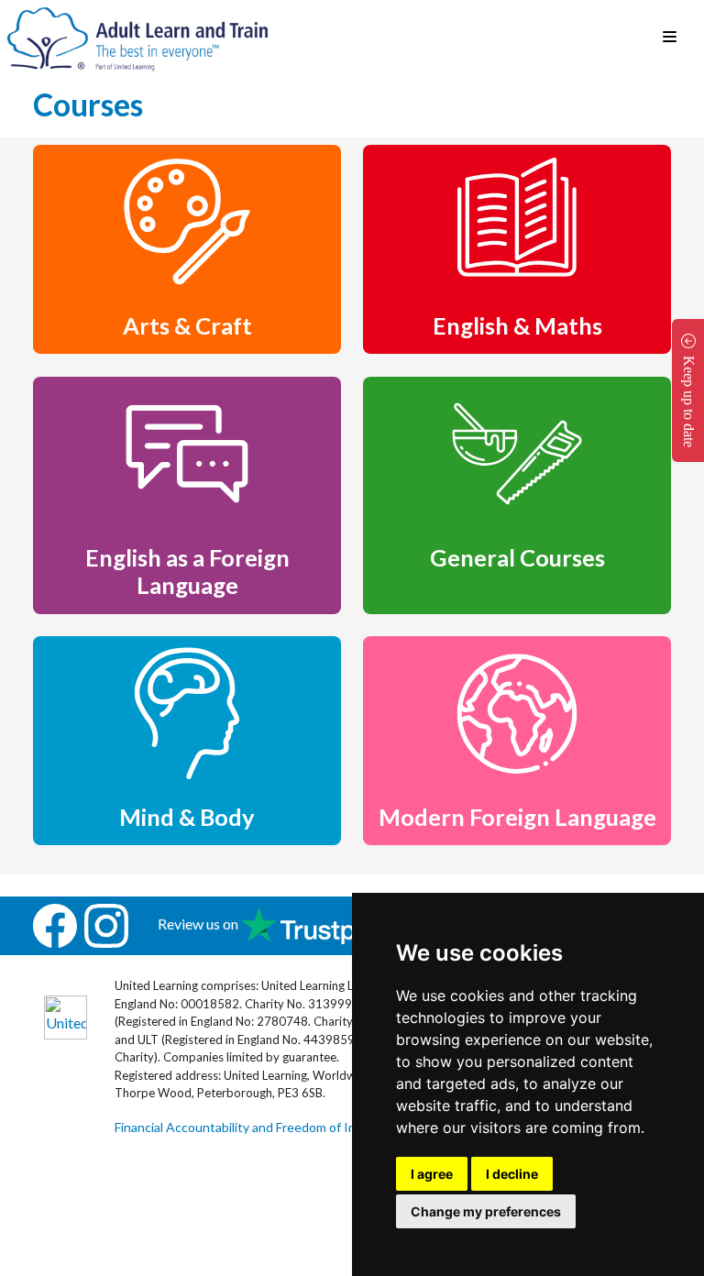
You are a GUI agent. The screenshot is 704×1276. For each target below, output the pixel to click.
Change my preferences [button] (486, 1211)
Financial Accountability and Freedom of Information (263, 1127)
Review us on (199, 923)
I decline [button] (512, 1174)
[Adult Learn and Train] (138, 37)
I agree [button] (432, 1174)
